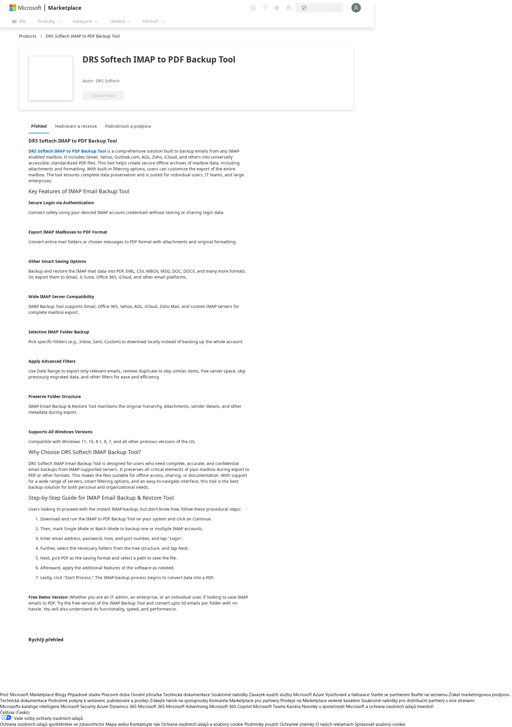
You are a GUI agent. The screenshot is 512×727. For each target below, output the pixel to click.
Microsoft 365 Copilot (230, 706)
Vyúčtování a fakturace (347, 694)
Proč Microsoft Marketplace (27, 694)
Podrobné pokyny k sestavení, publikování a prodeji (98, 700)
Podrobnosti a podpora (128, 126)
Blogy (60, 694)
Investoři (425, 706)
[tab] (40, 125)
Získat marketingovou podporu (479, 694)
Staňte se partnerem (390, 694)
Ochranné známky (297, 724)
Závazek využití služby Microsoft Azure (287, 694)
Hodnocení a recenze (76, 126)
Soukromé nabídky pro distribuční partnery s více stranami (418, 700)
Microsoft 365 (151, 706)
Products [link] (27, 36)
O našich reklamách (334, 724)
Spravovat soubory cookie (380, 724)
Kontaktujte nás (145, 724)
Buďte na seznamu (429, 694)
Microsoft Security (78, 706)
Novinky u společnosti (323, 706)
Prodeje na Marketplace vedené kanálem (320, 700)
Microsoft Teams (269, 706)
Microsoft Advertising (187, 706)
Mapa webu (117, 724)
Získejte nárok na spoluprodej (179, 700)
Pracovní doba (116, 694)
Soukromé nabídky (229, 694)
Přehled (39, 126)
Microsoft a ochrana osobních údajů (381, 706)
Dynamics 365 (123, 706)
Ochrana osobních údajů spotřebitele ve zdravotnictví (52, 724)
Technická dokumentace (186, 694)
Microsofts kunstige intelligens (29, 706)
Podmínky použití (261, 724)
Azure (102, 706)
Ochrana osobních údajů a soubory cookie (202, 724)
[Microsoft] (25, 7)
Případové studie (84, 694)
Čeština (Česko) (15, 712)
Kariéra (294, 706)
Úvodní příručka (146, 694)
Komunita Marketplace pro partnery (244, 700)
